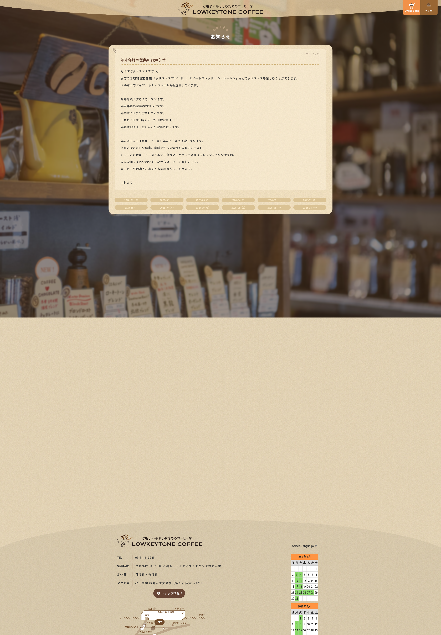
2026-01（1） (274, 200)
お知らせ (220, 36)
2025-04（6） (310, 207)
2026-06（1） (167, 200)
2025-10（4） (167, 207)
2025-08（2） (239, 207)
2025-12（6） (310, 200)
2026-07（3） (131, 200)
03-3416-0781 (145, 557)
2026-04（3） (239, 200)
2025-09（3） (203, 207)
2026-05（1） (203, 200)
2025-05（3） (274, 207)
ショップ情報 (170, 593)
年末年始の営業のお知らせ (143, 59)
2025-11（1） (132, 207)
